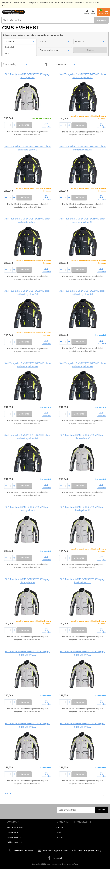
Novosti (59, 837)
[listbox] (20, 50)
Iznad (7, 793)
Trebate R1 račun (14, 837)
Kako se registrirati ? (15, 827)
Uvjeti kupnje (12, 832)
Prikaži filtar (61, 64)
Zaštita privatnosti (14, 842)
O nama (59, 827)
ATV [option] (7, 52)
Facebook (57, 858)
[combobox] (20, 41)
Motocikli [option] (9, 47)
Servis (58, 832)
